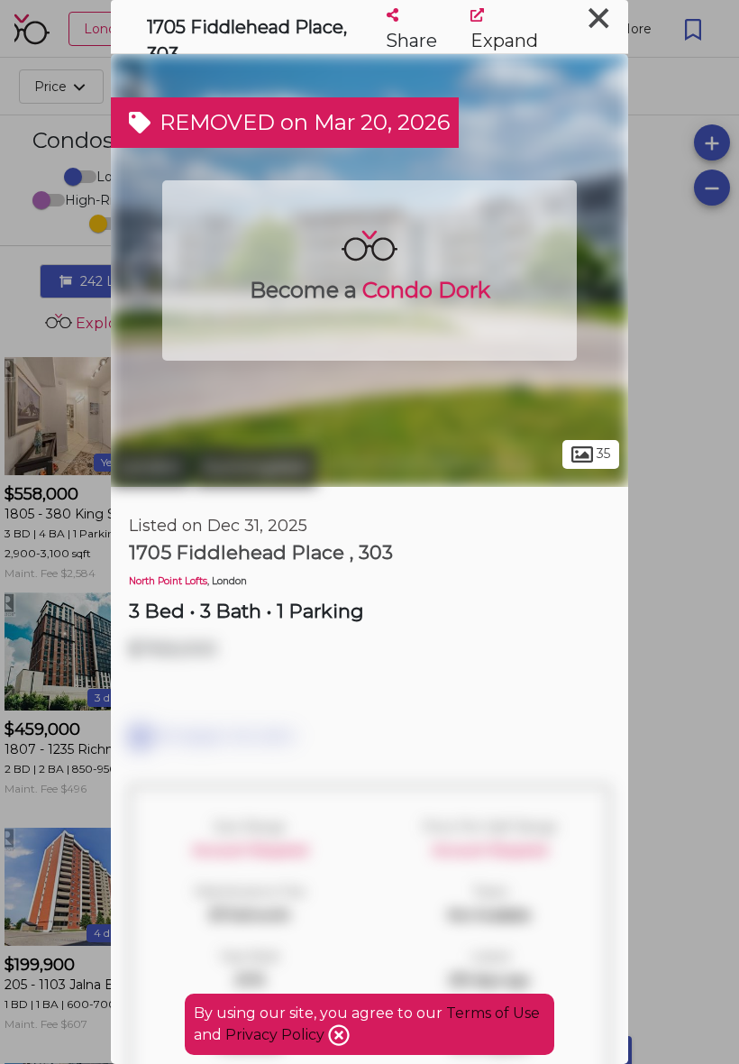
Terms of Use (493, 1013)
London (150, 467)
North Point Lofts (168, 581)
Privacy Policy (276, 1034)
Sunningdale (255, 467)
